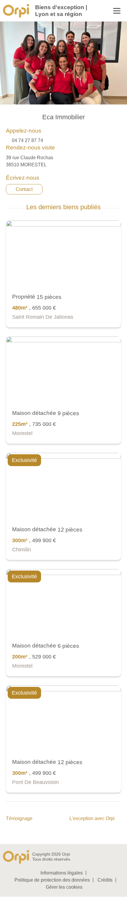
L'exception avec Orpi (92, 818)
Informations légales (61, 872)
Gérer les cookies (64, 887)
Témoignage (19, 818)
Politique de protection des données (52, 879)
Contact (24, 189)
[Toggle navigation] (117, 11)
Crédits (105, 879)
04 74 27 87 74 (27, 140)
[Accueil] (16, 10)
